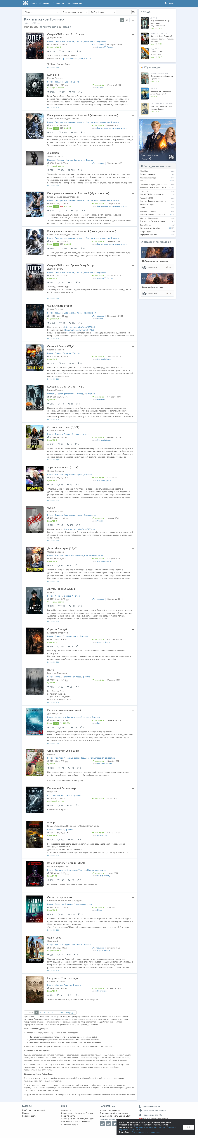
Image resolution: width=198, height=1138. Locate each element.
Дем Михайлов (54, 713)
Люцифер (53, 152)
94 (73, 363)
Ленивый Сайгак (55, 156)
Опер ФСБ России (105, 47)
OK (188, 1127)
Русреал (68, 82)
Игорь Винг (52, 791)
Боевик (58, 353)
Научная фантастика (75, 160)
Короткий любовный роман (67, 758)
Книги (33, 3)
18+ (140, 1118)
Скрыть (170, 122)
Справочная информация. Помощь (77, 1113)
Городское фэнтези (73, 945)
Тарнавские (155, 79)
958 (76, 132)
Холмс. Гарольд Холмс (61, 588)
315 (73, 323)
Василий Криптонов (57, 900)
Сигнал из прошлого (59, 897)
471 (71, 525)
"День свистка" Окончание (63, 750)
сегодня (67, 26)
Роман (50, 41)
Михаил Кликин (55, 390)
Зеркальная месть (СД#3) (62, 467)
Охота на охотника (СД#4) (63, 427)
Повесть (51, 160)
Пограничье (102, 835)
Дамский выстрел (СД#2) (62, 548)
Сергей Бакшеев (55, 349)
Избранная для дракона (155, 261)
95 (71, 687)
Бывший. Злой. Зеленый (161, 36)
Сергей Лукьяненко (89, 826)
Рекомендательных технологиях (147, 1132)
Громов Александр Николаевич (62, 826)
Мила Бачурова (75, 900)
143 (72, 840)
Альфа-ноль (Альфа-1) (160, 91)
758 (75, 727)
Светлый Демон (104, 359)
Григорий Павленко (57, 673)
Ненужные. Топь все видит (63, 978)
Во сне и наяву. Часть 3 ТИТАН (66, 863)
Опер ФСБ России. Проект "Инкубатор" (71, 265)
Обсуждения (45, 3)
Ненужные (102, 991)
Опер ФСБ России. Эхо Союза (65, 34)
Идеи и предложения (110, 1110)
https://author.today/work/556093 (79, 327)
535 (73, 170)
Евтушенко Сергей (157, 26)
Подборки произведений (157, 241)
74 (71, 282)
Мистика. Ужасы (104, 763)
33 (72, 51)
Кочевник (101, 399)
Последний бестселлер (61, 788)
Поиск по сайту (29, 1116)
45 (71, 646)
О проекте (66, 1110)
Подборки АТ (153, 267)
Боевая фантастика (65, 393)
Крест (99, 723)
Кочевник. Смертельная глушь (65, 386)
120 (72, 880)
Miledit (50, 592)
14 (82, 914)
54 (71, 805)
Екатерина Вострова (158, 39)
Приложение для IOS (152, 1115)
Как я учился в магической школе (112, 128)
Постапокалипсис (71, 636)
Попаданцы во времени (95, 41)
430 (73, 914)
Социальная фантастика (66, 870)
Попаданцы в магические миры (69, 122)
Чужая (100, 87)
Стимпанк (59, 829)
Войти (172, 3)
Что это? (158, 122)
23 (72, 404)
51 (71, 995)
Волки (51, 669)
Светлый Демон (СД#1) (61, 346)
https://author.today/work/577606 (79, 330)
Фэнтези (76, 596)
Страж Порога (103, 950)
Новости (26, 1113)
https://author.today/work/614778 (76, 58)
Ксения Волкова (55, 78)
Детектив (67, 353)
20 (71, 565)
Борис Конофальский (57, 866)
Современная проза (73, 313)
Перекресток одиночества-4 (64, 710)
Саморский (52, 941)
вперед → (70, 1012)
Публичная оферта (69, 1124)
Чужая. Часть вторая (59, 305)
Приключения (90, 313)
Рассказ (51, 795)
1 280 (75, 210)
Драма (76, 82)
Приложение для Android (154, 1110)
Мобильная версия (151, 1106)
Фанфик (89, 160)
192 (73, 606)
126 (72, 768)
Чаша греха (54, 937)
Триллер (79, 41)
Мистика (61, 795)
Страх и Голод (103, 642)
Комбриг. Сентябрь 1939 (161, 106)
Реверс (51, 822)
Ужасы (58, 677)
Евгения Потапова (56, 981)
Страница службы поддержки (114, 1113)
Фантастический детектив (79, 717)
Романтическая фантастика (102, 758)
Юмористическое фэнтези (98, 122)
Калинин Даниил (157, 109)
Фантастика (89, 393)
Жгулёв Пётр (155, 54)
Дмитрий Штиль (55, 37)
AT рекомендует (152, 67)
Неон (99, 910)
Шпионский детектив (64, 41)
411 (73, 92)
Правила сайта (68, 1116)
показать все (53, 67)
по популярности (49, 26)
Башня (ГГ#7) (156, 52)
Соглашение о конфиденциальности (77, 1119)
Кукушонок (53, 74)
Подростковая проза (97, 870)
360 (61, 1012)
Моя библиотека (75, 3)
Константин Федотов (57, 632)
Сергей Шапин (125, 1116)
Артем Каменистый (158, 94)
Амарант (51, 754)
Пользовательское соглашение (75, 1121)
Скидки (147, 11)
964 (75, 248)
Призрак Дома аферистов (161, 76)
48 (71, 484)
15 (71, 444)
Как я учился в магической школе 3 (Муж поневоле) (78, 193)
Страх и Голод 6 (57, 629)
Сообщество (58, 3)
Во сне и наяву (103, 876)
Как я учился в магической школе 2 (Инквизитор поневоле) (82, 115)
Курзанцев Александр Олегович (63, 118)
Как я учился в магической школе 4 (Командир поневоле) (81, 231)
